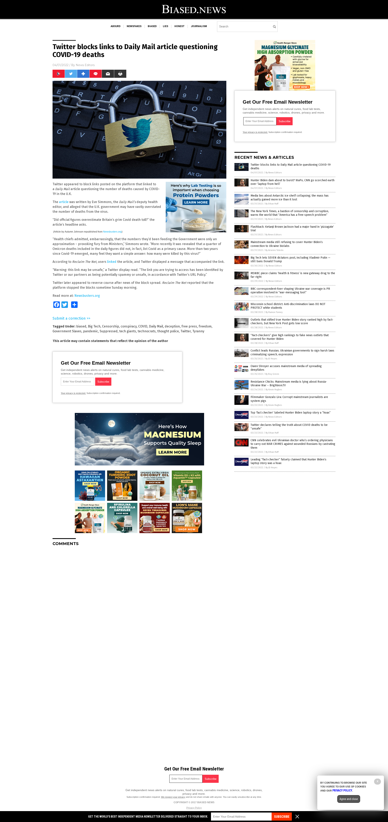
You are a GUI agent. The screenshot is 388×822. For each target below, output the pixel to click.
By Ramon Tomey (274, 312)
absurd (115, 26)
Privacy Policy (194, 807)
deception (172, 326)
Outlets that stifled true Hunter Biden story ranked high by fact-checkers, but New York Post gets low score (292, 321)
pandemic (90, 331)
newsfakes (134, 26)
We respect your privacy (173, 797)
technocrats (147, 331)
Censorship (110, 326)
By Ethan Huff (271, 203)
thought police (168, 331)
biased (152, 26)
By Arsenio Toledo (274, 250)
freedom (205, 326)
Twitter (185, 331)
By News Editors (274, 172)
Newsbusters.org (112, 231)
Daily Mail (156, 326)
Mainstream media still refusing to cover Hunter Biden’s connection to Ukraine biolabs (287, 243)
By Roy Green (272, 374)
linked (111, 262)
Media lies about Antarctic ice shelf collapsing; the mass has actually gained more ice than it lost (290, 197)
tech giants (127, 331)
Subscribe (281, 817)
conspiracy (129, 326)
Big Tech (94, 326)
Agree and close (349, 799)
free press (189, 326)
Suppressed (109, 331)
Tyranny (198, 331)
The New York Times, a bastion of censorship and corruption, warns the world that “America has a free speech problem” (290, 213)
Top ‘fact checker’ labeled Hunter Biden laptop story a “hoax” (291, 412)
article (64, 202)
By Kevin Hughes (274, 389)
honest (179, 26)
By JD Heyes (271, 358)
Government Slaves (67, 331)
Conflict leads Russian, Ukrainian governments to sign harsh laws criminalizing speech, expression (292, 352)
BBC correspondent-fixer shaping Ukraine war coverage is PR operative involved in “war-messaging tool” (290, 290)
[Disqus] (139, 599)
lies (165, 26)
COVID (142, 326)
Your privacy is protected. (73, 393)
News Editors (85, 65)
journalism (199, 26)
